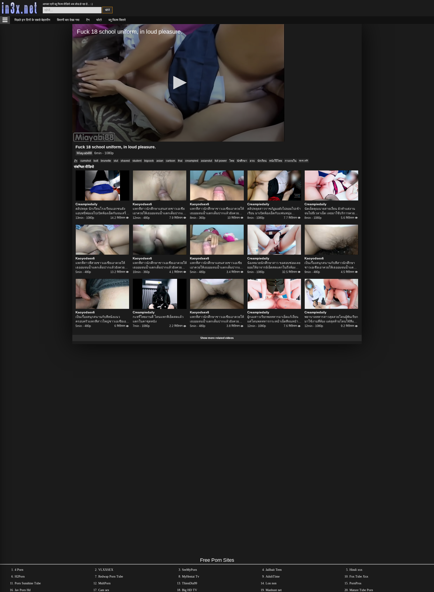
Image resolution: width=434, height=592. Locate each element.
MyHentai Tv (190, 576)
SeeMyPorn (189, 569)
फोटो (99, 20)
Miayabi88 (84, 153)
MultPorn (104, 583)
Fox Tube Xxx (358, 576)
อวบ (252, 160)
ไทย (231, 160)
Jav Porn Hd (23, 590)
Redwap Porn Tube (110, 576)
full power (221, 160)
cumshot (85, 160)
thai (180, 160)
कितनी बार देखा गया (68, 20)
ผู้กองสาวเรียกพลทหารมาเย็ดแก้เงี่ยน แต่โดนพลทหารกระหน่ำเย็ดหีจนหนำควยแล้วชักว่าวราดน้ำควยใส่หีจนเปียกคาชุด (274, 319)
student (137, 160)
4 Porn (19, 569)
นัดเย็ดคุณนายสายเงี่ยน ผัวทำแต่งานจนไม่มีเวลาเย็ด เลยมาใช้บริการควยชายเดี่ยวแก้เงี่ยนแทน (329, 211)
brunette (106, 160)
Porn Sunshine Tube (28, 583)
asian (159, 160)
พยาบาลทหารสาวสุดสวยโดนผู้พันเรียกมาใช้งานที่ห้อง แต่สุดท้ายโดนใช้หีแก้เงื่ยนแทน (331, 319)
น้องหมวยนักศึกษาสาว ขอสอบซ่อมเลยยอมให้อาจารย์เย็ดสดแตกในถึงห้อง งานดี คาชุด (273, 265)
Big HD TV (189, 590)
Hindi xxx (355, 569)
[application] (178, 83)
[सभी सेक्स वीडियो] (5, 20)
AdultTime (273, 576)
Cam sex (103, 590)
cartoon (170, 160)
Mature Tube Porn (361, 590)
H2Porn (20, 576)
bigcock (149, 160)
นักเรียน (262, 160)
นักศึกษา (242, 160)
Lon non (271, 583)
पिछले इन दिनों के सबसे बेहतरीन (32, 20)
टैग (88, 20)
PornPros (355, 583)
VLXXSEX (105, 569)
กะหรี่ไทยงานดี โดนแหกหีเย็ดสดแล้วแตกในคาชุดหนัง (158, 319)
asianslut (206, 160)
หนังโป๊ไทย (275, 160)
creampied (191, 160)
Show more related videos (217, 338)
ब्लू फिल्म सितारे (117, 20)
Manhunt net (274, 590)
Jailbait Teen (274, 569)
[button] (178, 83)
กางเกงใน (290, 160)
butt (96, 160)
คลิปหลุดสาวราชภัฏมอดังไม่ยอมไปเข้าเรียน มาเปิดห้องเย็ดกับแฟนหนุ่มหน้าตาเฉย (274, 211)
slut (116, 160)
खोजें (107, 10)
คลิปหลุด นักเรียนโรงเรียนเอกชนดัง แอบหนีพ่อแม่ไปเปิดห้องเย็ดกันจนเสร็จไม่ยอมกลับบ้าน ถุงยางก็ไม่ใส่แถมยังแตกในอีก (101, 211)
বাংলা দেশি (303, 160)
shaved (125, 160)
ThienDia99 (189, 583)
